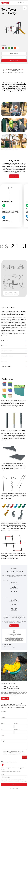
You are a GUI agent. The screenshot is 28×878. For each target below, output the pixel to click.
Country (2, 774)
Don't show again (14, 788)
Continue (14, 784)
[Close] (25, 763)
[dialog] (14, 439)
